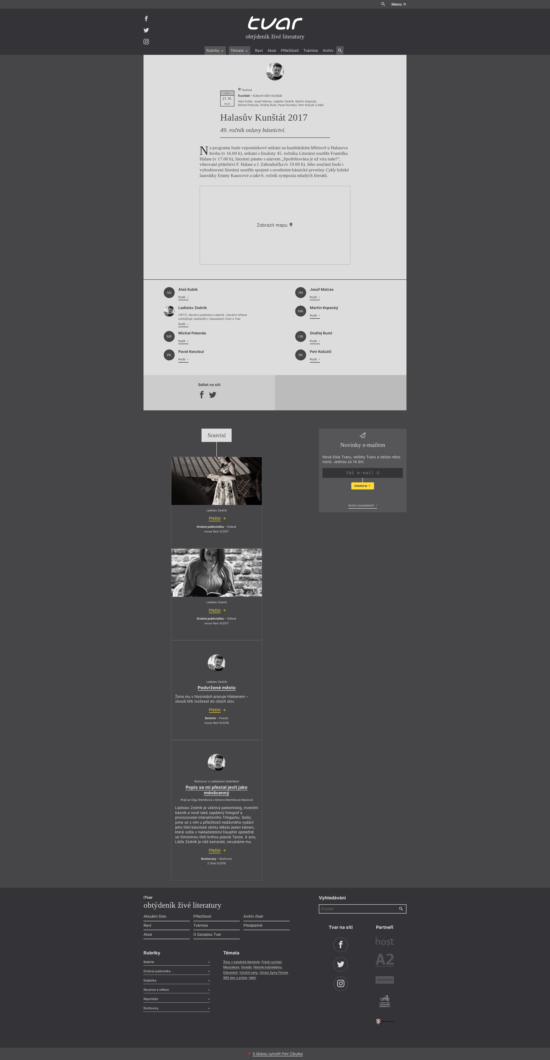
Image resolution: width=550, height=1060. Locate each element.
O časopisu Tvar (207, 934)
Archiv (328, 50)
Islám (252, 977)
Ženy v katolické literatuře (241, 962)
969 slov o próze (235, 977)
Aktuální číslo (155, 916)
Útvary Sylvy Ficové (274, 972)
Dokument (230, 972)
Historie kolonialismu (267, 967)
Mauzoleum (231, 967)
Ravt (259, 50)
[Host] (385, 941)
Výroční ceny (248, 972)
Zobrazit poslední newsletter (361, 496)
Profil (182, 297)
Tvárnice (310, 50)
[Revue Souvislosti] (385, 980)
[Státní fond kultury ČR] (385, 1021)
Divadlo (246, 967)
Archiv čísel (253, 916)
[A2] (385, 961)
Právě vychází (271, 962)
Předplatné (252, 925)
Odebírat (361, 486)
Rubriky (213, 50)
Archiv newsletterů (361, 505)
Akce (271, 50)
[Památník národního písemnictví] (385, 1001)
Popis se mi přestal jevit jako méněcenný (217, 790)
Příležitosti (290, 50)
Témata (238, 50)
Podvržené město (217, 687)
